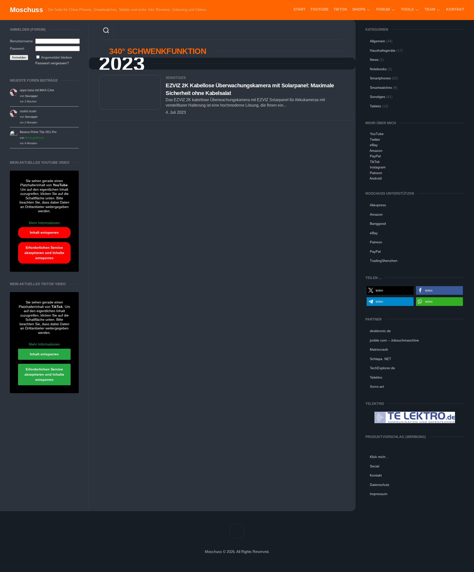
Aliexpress (378, 205)
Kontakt (455, 9)
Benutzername (21, 41)
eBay (374, 145)
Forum (383, 9)
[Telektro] (415, 422)
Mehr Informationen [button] (44, 223)
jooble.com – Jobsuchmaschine (394, 340)
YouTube (319, 9)
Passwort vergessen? (52, 63)
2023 (122, 63)
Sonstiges (176, 78)
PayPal (375, 156)
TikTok (340, 9)
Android (376, 178)
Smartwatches (381, 88)
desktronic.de (380, 331)
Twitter (375, 139)
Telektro (376, 377)
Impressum (378, 494)
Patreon (376, 173)
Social (374, 466)
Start (299, 9)
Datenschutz (379, 485)
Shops (358, 9)
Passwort (17, 48)
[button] (390, 290)
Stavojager (31, 95)
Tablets (375, 106)
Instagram (378, 167)
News (374, 60)
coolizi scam (28, 111)
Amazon (376, 151)
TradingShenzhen (383, 261)
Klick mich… (379, 457)
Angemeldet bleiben (56, 57)
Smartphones (380, 78)
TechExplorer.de (382, 368)
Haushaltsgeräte (382, 50)
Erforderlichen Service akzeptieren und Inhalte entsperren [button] (44, 253)
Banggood (378, 224)
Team (430, 9)
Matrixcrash (379, 349)
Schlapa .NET (380, 359)
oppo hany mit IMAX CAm (37, 90)
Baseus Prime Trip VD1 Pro (38, 132)
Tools (407, 9)
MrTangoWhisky (34, 137)
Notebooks (378, 69)
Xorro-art (377, 387)
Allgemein (377, 41)
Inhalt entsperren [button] (44, 232)
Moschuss (26, 10)
